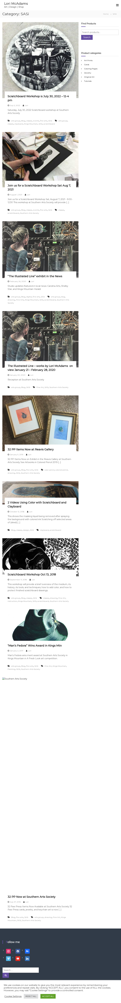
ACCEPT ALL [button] (48, 996)
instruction (12, 601)
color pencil (49, 470)
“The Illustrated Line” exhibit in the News (35, 276)
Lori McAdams (16, 4)
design (26, 530)
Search (86, 37)
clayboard (18, 124)
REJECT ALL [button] (31, 996)
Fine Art (40, 387)
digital (29, 297)
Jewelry (87, 73)
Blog (23, 121)
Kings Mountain (31, 124)
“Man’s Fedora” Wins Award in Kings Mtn (35, 645)
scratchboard (49, 124)
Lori (26, 105)
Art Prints (88, 60)
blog (63, 297)
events (36, 121)
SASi (50, 121)
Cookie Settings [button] (13, 996)
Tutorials (87, 81)
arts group (15, 121)
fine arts (43, 121)
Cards (86, 64)
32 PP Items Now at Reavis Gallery (31, 449)
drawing (11, 300)
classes (29, 121)
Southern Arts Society (29, 213)
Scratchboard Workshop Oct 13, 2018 (32, 574)
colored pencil (61, 470)
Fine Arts (20, 300)
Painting (11, 669)
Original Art (89, 77)
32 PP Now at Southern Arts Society (31, 896)
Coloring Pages (90, 69)
